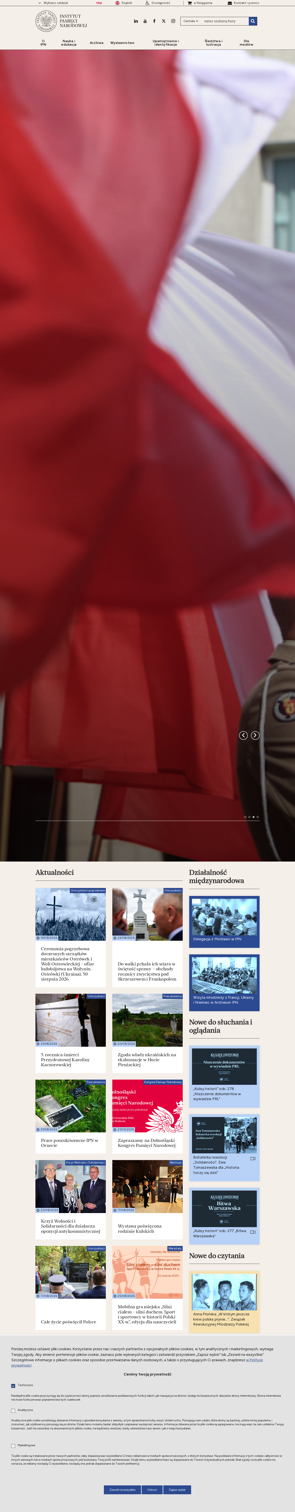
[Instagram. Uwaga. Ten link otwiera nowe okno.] (173, 21)
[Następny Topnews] (243, 945)
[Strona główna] (46, 21)
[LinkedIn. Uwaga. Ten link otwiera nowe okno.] (136, 21)
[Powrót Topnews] (255, 945)
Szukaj (253, 21)
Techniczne (25, 1385)
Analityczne (25, 1410)
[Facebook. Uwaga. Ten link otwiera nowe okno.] (154, 21)
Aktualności (54, 1119)
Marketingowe (26, 1445)
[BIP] (99, 3)
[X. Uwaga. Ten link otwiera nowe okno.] (163, 21)
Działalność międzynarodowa (216, 1123)
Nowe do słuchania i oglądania (220, 1273)
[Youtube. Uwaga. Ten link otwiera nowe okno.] (145, 21)
